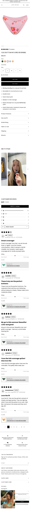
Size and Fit (4, 118)
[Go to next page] (24, 427)
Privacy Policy (26, 504)
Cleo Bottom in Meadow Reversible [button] (16, 306)
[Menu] (3, 5)
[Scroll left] (2, 169)
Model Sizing (4, 122)
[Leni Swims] (15, 5)
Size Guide (5, 75)
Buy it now (15, 83)
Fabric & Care (5, 126)
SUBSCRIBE (22, 501)
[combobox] (16, 499)
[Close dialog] (28, 491)
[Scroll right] (28, 169)
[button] (23, 5)
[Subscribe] (27, 463)
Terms (27, 504)
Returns (3, 135)
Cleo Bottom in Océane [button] (13, 265)
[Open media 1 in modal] (15, 26)
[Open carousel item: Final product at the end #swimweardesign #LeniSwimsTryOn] (15, 169)
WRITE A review (15, 206)
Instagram (4, 488)
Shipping (3, 131)
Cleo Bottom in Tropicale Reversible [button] (16, 420)
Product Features (6, 114)
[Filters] (2, 226)
